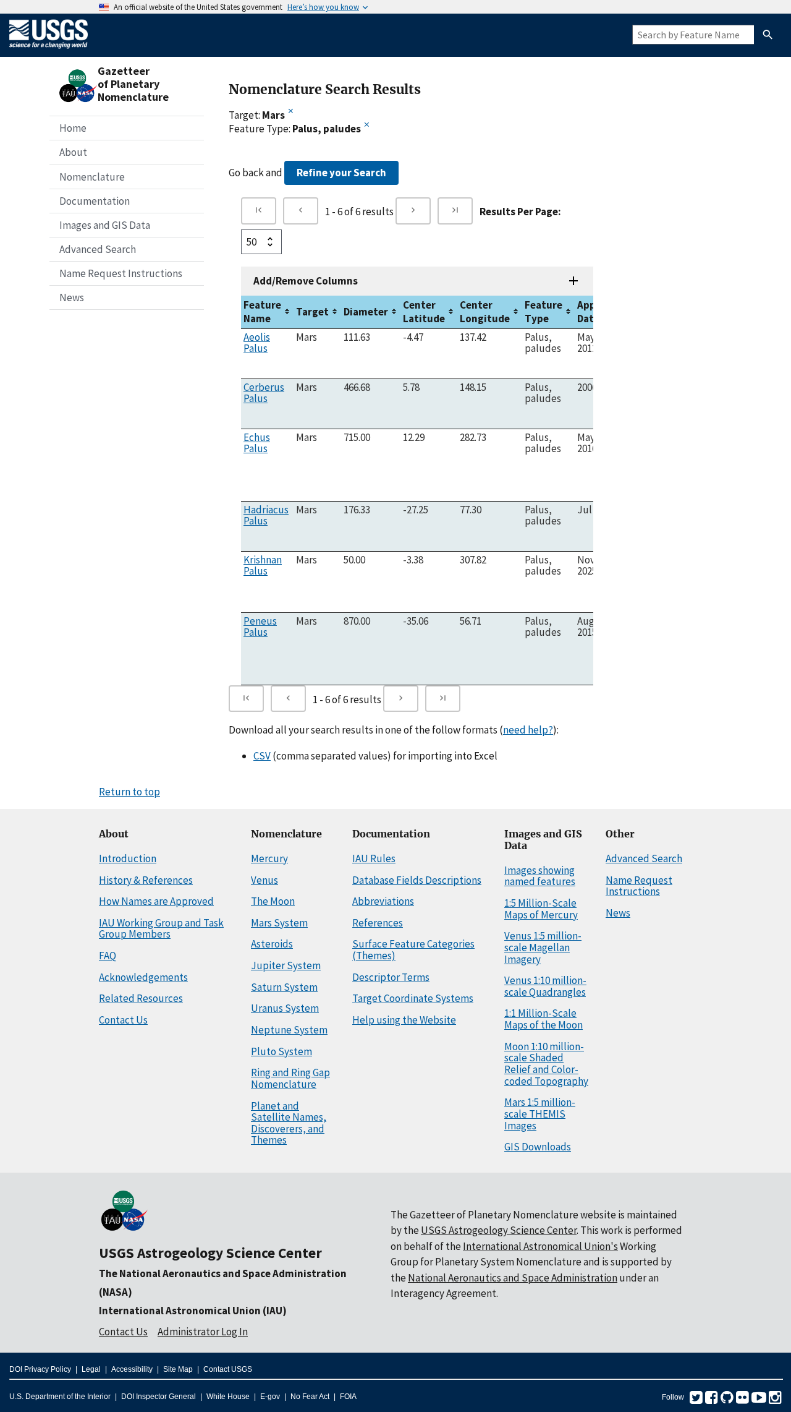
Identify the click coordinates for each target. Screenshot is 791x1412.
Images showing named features (539, 876)
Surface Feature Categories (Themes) (413, 949)
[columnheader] (267, 312)
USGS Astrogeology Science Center (210, 1253)
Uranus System (285, 1008)
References (377, 923)
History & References (146, 880)
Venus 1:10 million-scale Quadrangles (545, 986)
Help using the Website (404, 1020)
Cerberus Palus (263, 392)
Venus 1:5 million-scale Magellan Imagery (543, 947)
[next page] (413, 210)
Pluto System (281, 1051)
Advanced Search (97, 249)
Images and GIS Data (104, 225)
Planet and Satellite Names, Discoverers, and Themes (288, 1123)
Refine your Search (341, 172)
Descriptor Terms (390, 977)
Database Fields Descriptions (416, 880)
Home (73, 128)
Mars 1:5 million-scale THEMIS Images (539, 1113)
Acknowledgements (143, 977)
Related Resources (141, 998)
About (73, 152)
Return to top (129, 791)
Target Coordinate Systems (412, 998)
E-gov (270, 1396)
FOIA (348, 1396)
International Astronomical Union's (540, 1246)
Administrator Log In (203, 1331)
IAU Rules (374, 858)
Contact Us (123, 1020)
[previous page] (300, 210)
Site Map (178, 1369)
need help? (528, 730)
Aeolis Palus (256, 342)
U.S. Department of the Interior (60, 1396)
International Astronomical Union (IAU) (193, 1310)
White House (228, 1396)
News (71, 297)
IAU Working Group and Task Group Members (161, 928)
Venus (264, 880)
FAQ (107, 955)
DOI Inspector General (158, 1396)
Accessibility (132, 1369)
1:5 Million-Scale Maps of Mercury (541, 909)
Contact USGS (227, 1369)
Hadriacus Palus (266, 515)
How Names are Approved (156, 901)
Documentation (94, 201)
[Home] (48, 51)
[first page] (258, 210)
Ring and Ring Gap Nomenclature (290, 1078)
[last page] (455, 210)
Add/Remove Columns (305, 281)
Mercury (269, 858)
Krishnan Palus (262, 565)
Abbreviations (383, 901)
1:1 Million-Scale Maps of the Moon (543, 1019)
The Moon (273, 901)
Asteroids (272, 944)
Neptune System (289, 1030)
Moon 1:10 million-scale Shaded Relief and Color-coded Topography (546, 1064)
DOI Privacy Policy (40, 1369)
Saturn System (284, 987)
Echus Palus (256, 442)
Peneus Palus (260, 626)
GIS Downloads (537, 1146)
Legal (91, 1369)
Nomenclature (92, 177)
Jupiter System (286, 965)
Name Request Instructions (120, 273)
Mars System (279, 923)
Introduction (127, 858)
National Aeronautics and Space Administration (512, 1278)
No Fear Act (309, 1396)
